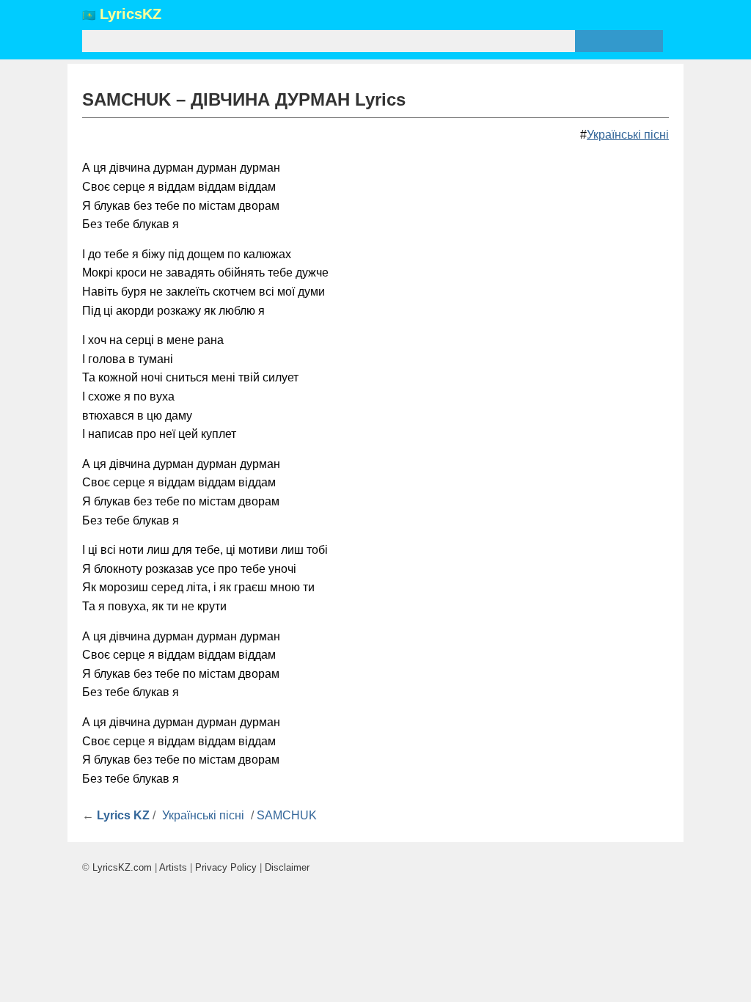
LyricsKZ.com (122, 867)
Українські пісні (628, 134)
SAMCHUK (287, 815)
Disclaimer (287, 867)
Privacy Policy (226, 867)
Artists (173, 867)
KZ (130, 14)
